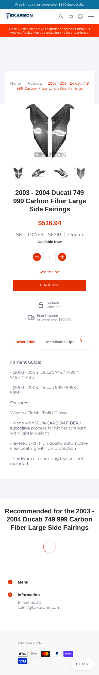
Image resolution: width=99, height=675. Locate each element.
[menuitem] (61, 16)
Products (34, 83)
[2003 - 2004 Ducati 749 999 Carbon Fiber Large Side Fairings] (18, 173)
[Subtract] (37, 257)
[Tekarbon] (19, 16)
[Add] (62, 257)
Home (15, 83)
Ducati (75, 234)
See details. (75, 4)
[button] (61, 16)
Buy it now (49, 285)
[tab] (25, 342)
